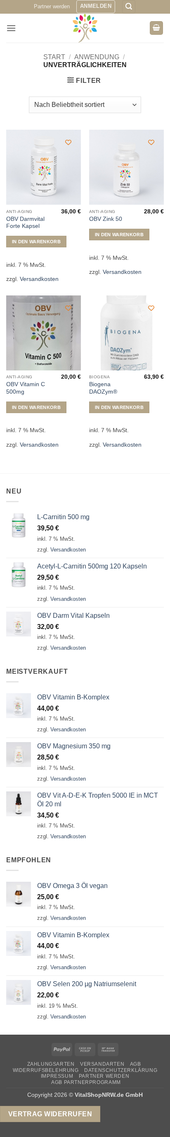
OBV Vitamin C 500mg (25, 388)
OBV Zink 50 (105, 219)
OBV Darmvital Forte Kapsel (25, 223)
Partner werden (52, 6)
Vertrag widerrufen (50, 1114)
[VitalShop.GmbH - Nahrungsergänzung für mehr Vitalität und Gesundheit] (85, 28)
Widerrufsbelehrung (46, 1070)
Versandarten (102, 1064)
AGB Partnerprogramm (86, 1082)
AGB (135, 1064)
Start (54, 56)
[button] (95, 6)
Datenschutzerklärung (120, 1070)
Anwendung (96, 56)
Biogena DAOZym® (103, 388)
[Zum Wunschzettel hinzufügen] (68, 142)
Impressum (57, 1076)
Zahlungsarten (51, 1064)
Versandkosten (39, 279)
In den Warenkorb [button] (36, 241)
